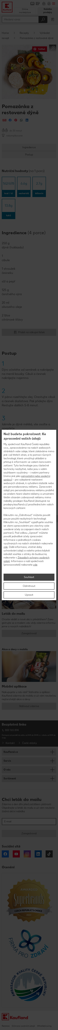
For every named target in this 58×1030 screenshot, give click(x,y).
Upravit (29, 594)
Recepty (24, 32)
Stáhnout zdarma (29, 706)
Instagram (27, 853)
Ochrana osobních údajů (23, 1026)
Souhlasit (29, 577)
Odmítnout (29, 585)
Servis (7, 760)
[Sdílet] (4, 120)
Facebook (5, 853)
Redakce (6, 1026)
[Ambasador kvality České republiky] (29, 984)
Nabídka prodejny (47, 11)
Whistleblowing (44, 1026)
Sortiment (10, 778)
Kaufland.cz (11, 751)
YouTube (16, 853)
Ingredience (29, 147)
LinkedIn (38, 853)
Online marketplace (25, 11)
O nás (7, 769)
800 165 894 (12, 730)
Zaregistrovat (29, 633)
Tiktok (49, 853)
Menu (53, 3)
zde (6, 547)
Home (5, 32)
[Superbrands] (29, 900)
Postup (29, 154)
